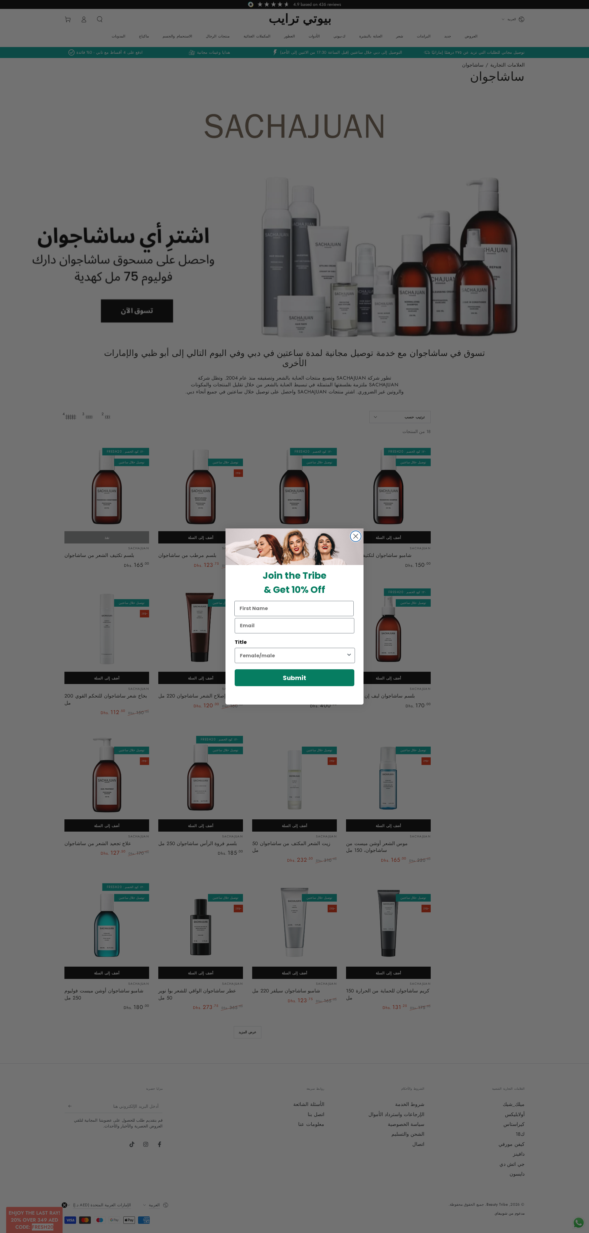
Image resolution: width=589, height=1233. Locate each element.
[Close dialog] (355, 536)
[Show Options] (349, 655)
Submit (294, 678)
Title (241, 642)
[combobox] (293, 655)
